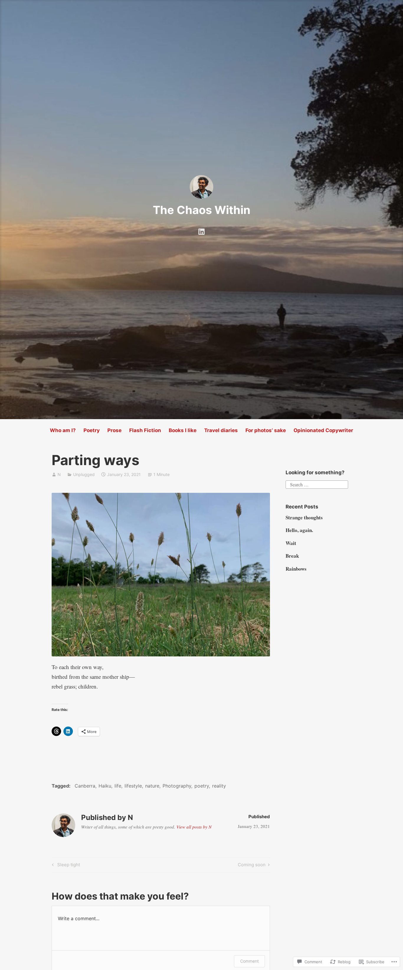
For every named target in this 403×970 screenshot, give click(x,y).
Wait (291, 543)
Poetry (91, 430)
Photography (177, 786)
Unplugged (84, 474)
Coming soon (252, 866)
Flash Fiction (145, 430)
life (117, 786)
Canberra (85, 786)
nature (152, 786)
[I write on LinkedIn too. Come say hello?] (201, 230)
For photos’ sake (265, 430)
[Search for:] (317, 483)
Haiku (105, 786)
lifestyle (133, 786)
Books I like (182, 430)
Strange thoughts (304, 517)
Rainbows (296, 568)
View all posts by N (194, 827)
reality (219, 786)
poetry (201, 786)
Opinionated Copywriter (323, 430)
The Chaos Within (201, 210)
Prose (114, 430)
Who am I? (63, 430)
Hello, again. (299, 530)
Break (292, 555)
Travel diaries (221, 430)
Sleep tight (65, 866)
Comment (249, 961)
